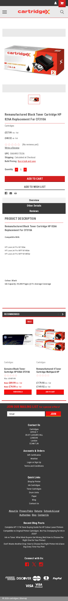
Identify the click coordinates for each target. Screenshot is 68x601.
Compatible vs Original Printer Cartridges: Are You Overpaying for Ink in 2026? (34, 532)
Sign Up (37, 462)
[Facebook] (6, 193)
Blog (34, 500)
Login (29, 462)
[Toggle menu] (4, 12)
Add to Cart (50, 392)
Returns (38, 511)
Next (63, 314)
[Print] (15, 193)
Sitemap (23, 598)
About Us (13, 511)
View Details (18, 392)
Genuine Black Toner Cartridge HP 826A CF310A (17, 370)
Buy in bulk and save (27, 161)
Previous (59, 314)
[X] (34, 564)
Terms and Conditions (34, 466)
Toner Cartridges (34, 489)
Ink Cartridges (34, 485)
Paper (34, 496)
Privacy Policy (26, 511)
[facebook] (27, 564)
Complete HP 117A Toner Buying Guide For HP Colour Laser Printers (34, 527)
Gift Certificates (34, 455)
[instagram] (41, 564)
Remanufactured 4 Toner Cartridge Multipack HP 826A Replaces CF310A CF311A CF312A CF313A (48, 371)
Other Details (34, 205)
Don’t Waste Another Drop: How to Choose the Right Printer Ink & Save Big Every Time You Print (34, 545)
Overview (34, 200)
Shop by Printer (34, 481)
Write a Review (12, 148)
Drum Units (34, 492)
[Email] (10, 193)
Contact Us (34, 503)
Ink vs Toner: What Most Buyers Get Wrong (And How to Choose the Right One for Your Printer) (34, 538)
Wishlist (34, 459)
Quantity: (9, 169)
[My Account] (55, 3)
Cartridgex (8, 362)
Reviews (34, 211)
